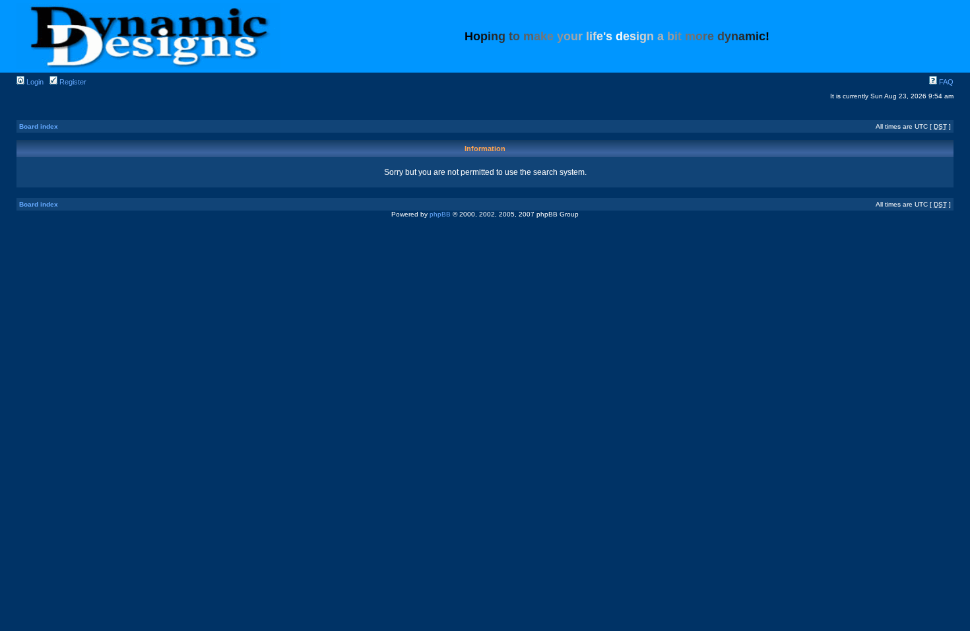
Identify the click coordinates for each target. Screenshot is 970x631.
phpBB (440, 214)
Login (34, 82)
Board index (38, 126)
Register (71, 82)
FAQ (945, 82)
